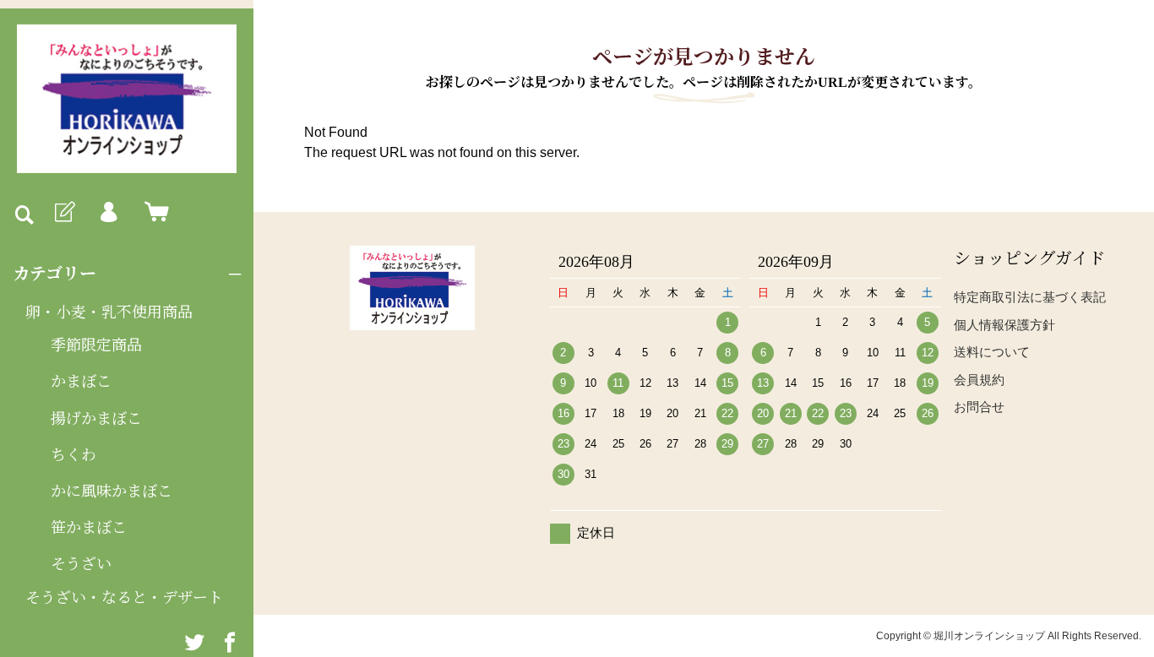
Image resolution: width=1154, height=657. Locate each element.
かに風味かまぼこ (111, 491)
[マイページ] (108, 212)
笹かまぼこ (89, 527)
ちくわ (73, 455)
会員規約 (979, 379)
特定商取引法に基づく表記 (1030, 297)
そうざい (81, 564)
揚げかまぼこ (96, 418)
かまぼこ (81, 381)
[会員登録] (63, 212)
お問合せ (979, 406)
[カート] (153, 212)
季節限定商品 (96, 345)
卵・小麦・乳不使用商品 (109, 312)
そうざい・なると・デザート (124, 597)
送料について (992, 352)
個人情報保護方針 (1004, 325)
